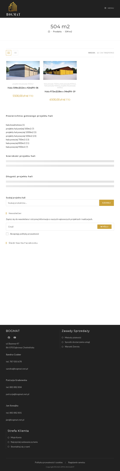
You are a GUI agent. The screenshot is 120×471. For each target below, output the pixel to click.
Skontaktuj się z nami (20, 446)
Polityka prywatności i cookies (49, 462)
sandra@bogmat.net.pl (17, 368)
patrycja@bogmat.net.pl (17, 394)
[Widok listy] (15, 52)
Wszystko (109, 53)
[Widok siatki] (8, 52)
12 (98, 53)
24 (101, 53)
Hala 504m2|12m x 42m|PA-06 (23, 87)
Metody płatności (73, 337)
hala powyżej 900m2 (52, 85)
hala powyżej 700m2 (52, 84)
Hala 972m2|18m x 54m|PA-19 (60, 91)
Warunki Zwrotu (72, 346)
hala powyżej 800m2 (68, 84)
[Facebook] (9, 337)
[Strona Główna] (49, 31)
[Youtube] (15, 337)
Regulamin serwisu (76, 462)
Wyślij (104, 226)
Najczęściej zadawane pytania (24, 442)
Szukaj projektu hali (15, 197)
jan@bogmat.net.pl (15, 419)
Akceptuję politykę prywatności (24, 234)
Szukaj (106, 203)
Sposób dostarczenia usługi (77, 342)
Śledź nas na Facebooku (23, 243)
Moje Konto (16, 437)
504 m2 (68, 31)
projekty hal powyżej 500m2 (22, 84)
